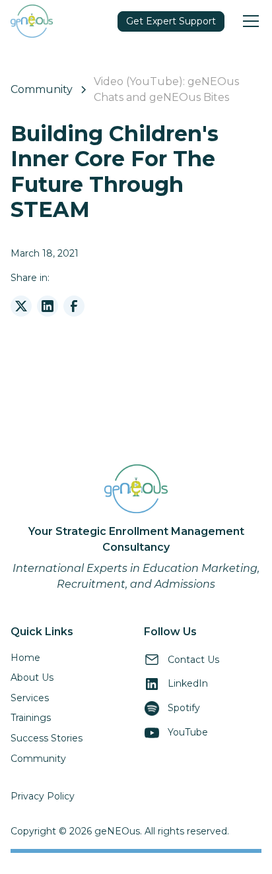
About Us (32, 677)
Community (38, 759)
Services (30, 698)
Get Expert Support (171, 21)
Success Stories (47, 738)
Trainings (31, 718)
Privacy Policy (43, 796)
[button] (248, 21)
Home (25, 658)
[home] (32, 21)
